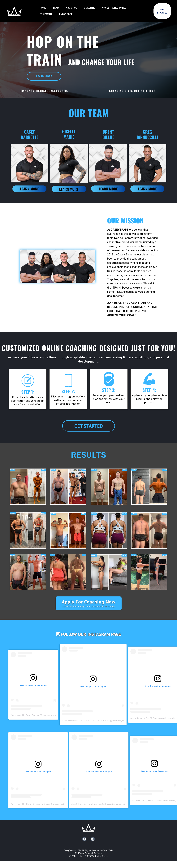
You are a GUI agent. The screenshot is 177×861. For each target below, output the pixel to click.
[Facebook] (84, 839)
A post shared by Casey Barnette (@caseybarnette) (33, 715)
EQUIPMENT (46, 14)
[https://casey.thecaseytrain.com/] (29, 188)
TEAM (56, 7)
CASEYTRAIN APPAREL (114, 7)
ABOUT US (71, 7)
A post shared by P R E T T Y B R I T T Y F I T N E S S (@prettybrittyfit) (93, 721)
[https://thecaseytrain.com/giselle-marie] (69, 189)
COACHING (89, 7)
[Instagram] (92, 839)
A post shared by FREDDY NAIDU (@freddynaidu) (154, 800)
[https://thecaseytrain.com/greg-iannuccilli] (147, 188)
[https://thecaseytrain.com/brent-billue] (108, 188)
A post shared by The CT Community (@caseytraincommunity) (38, 804)
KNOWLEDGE (65, 14)
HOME (43, 7)
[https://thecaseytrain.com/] (14, 11)
